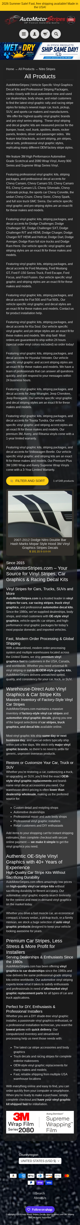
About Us (40, 1197)
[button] (27, 481)
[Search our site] (56, 34)
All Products (26, 69)
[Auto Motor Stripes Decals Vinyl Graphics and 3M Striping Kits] (40, 20)
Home (10, 69)
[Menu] (23, 34)
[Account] (34, 34)
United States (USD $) (38, 1161)
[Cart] (45, 34)
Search (40, 1193)
